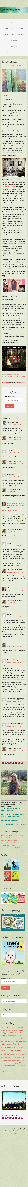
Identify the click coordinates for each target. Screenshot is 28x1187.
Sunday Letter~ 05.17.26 (8, 843)
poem (2, 1057)
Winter (13, 1069)
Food (12, 1036)
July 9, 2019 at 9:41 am (14, 545)
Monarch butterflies (16, 1047)
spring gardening (15, 1060)
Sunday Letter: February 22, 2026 (10, 848)
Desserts (17, 1033)
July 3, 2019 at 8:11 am (14, 439)
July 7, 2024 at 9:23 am (14, 726)
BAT (19, 1027)
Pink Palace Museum (8, 187)
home (16, 1038)
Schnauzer (10, 1057)
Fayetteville (5, 1036)
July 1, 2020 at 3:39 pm (14, 646)
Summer (22, 1060)
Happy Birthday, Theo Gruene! (9, 840)
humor (20, 1039)
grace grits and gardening (14, 10)
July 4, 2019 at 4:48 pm (14, 477)
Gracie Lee (17, 1036)
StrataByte (14, 1133)
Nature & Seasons (20, 374)
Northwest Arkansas (17, 1054)
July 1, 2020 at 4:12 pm (14, 701)
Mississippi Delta (6, 1047)
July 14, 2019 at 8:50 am (15, 463)
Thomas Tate (8, 1069)
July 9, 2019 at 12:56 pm (15, 590)
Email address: (10, 396)
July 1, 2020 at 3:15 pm (14, 616)
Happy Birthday (14, 376)
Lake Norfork (12, 1041)
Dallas (12, 1033)
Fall (21, 1033)
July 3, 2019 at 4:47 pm (14, 453)
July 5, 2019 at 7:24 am (9, 510)
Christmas (15, 1030)
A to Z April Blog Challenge (7, 1027)
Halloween (24, 1036)
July (20, 376)
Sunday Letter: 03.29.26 (8, 845)
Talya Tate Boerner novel (6, 1063)
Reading (5, 1057)
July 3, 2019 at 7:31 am (14, 424)
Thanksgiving (15, 1063)
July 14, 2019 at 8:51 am (15, 572)
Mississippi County (10, 1044)
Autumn (16, 1027)
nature (9, 1050)
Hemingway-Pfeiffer (5, 1038)
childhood (9, 1030)
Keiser (6, 1041)
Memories (12, 374)
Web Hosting (19, 1131)
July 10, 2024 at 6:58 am (15, 750)
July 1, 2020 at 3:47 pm (14, 662)
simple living (16, 1057)
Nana (7, 1050)
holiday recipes (12, 1038)
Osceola (24, 1054)
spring (8, 1060)
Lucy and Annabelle (21, 1041)
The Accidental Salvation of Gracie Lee (13, 1066)
